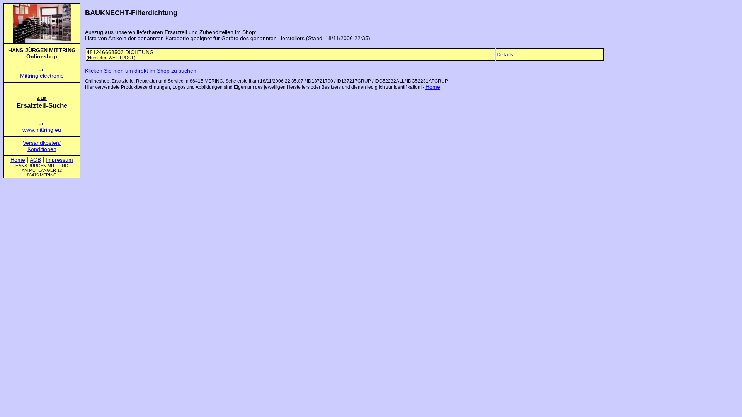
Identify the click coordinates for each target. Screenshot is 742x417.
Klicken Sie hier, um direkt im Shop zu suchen (140, 71)
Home (432, 87)
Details (505, 54)
